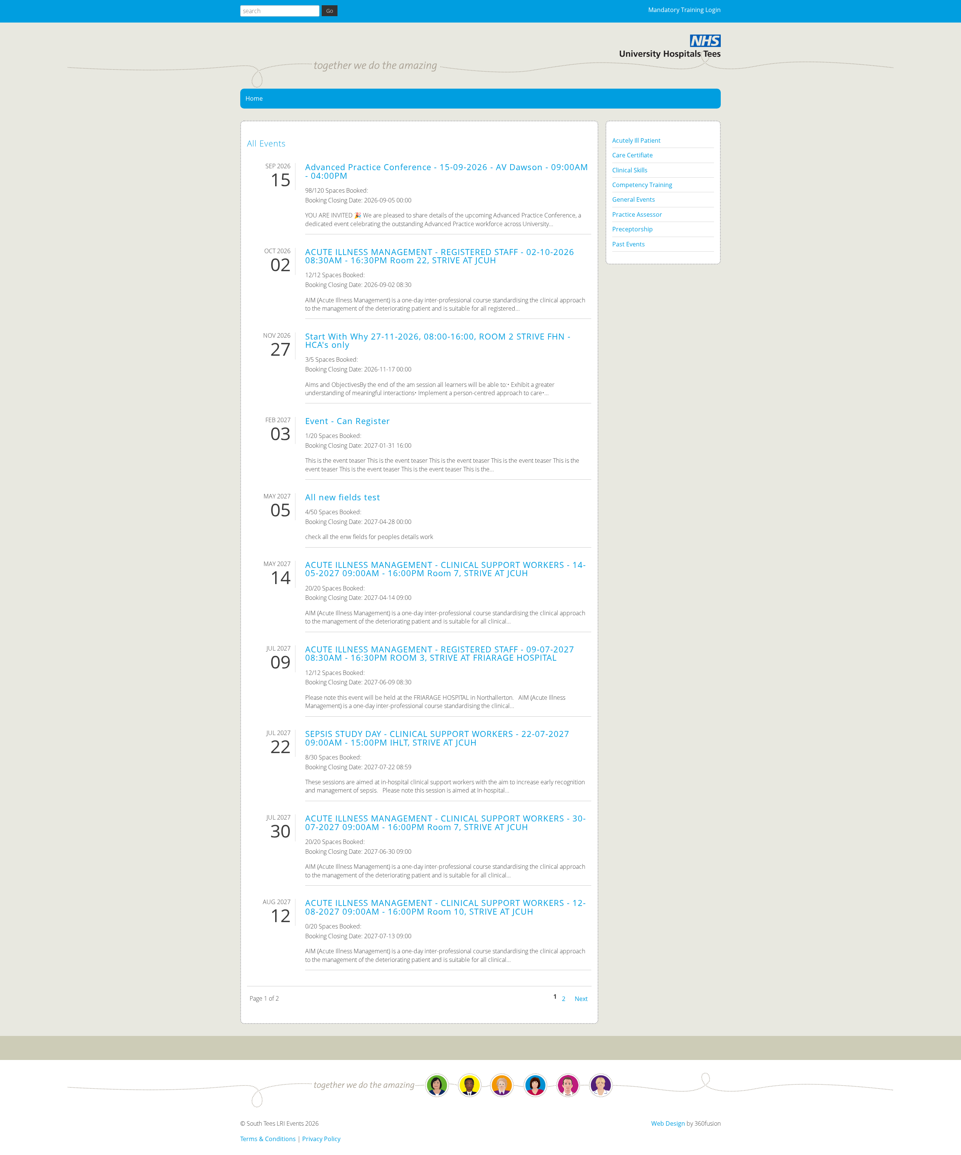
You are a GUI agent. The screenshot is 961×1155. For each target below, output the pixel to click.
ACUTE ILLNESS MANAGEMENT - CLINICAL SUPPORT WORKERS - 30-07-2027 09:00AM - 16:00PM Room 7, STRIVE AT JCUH (445, 822)
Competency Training (642, 185)
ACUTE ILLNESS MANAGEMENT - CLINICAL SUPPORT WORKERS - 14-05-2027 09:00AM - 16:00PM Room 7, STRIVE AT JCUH (445, 569)
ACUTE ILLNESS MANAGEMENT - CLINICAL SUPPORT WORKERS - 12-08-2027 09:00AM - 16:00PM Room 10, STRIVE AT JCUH (445, 907)
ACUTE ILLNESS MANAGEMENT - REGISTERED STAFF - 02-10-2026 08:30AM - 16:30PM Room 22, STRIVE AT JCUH (439, 256)
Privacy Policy (321, 1139)
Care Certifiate (632, 155)
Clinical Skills (630, 170)
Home (254, 98)
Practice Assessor (637, 214)
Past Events (628, 244)
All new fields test (342, 497)
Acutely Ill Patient (636, 140)
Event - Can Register (347, 421)
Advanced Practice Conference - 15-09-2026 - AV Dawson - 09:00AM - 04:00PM (446, 171)
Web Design (668, 1123)
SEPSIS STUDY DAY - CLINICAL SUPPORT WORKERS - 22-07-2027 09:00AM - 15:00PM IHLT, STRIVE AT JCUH (437, 738)
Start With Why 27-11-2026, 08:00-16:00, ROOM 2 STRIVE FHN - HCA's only (438, 340)
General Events (633, 199)
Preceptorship (632, 229)
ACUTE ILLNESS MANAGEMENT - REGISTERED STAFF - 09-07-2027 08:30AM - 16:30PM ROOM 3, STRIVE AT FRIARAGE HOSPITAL (439, 653)
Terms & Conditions (268, 1139)
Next (581, 998)
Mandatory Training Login (684, 10)
